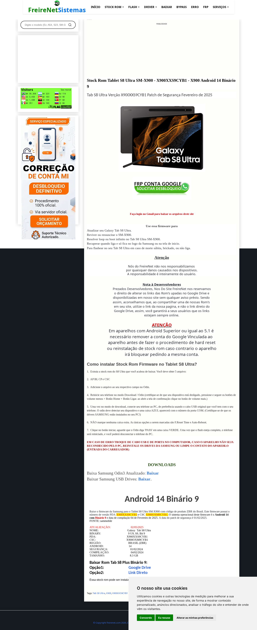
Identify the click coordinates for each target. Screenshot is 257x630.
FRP (205, 7)
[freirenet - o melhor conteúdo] (48, 238)
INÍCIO (95, 7)
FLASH (134, 7)
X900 (108, 593)
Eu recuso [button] (164, 617)
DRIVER (150, 7)
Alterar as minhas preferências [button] (195, 617)
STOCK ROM (114, 7)
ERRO (195, 7)
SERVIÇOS (221, 7)
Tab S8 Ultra (99, 593)
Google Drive (139, 568)
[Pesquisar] (70, 25)
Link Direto (138, 573)
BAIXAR (166, 7)
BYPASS (181, 7)
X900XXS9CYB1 (120, 593)
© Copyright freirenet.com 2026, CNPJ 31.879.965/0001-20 (123, 622)
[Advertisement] (162, 49)
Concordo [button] (146, 617)
